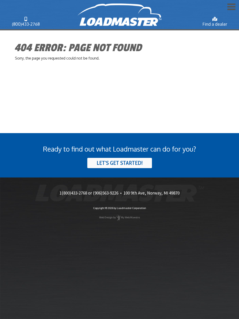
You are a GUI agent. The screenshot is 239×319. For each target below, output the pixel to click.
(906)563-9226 (105, 193)
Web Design (106, 217)
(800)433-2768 (26, 24)
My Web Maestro (130, 217)
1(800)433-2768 (73, 193)
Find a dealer (214, 24)
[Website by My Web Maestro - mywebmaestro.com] (118, 217)
